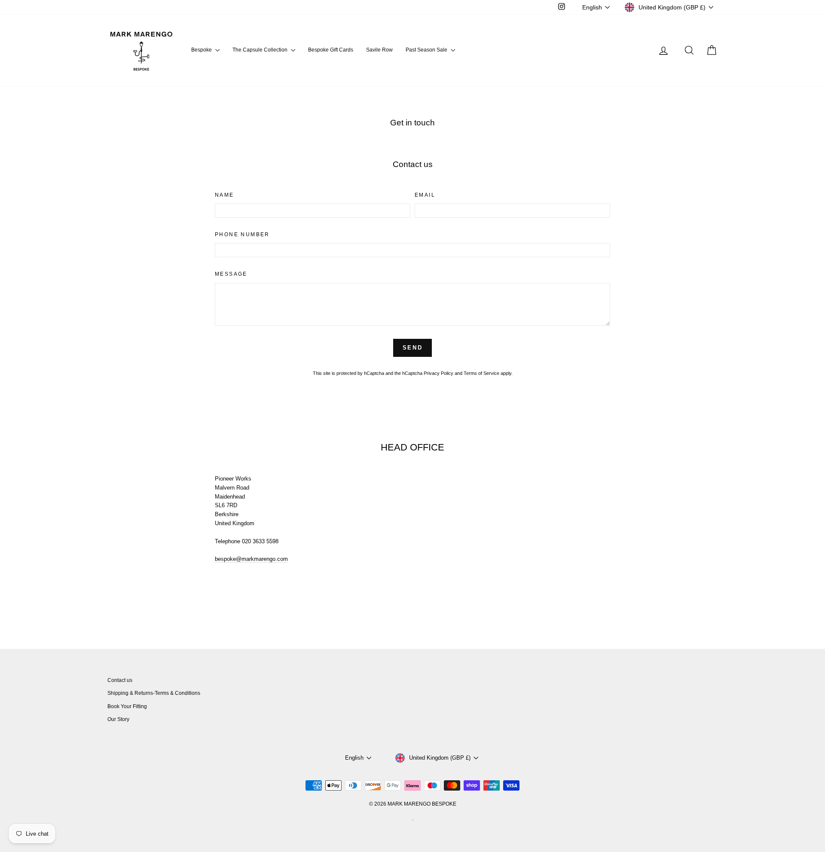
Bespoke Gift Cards (330, 50)
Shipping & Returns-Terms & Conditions (153, 693)
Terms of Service (481, 373)
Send (412, 347)
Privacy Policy (438, 373)
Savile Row (379, 50)
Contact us (119, 680)
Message (231, 274)
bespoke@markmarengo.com (251, 559)
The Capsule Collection (260, 50)
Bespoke (202, 50)
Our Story (118, 719)
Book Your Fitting (127, 706)
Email (425, 195)
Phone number (242, 234)
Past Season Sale (427, 50)
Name (224, 195)
